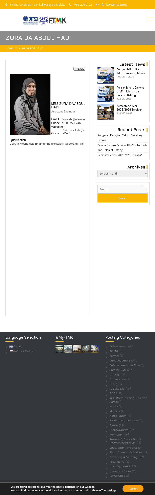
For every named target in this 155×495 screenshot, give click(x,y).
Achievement (118, 346)
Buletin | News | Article (125, 365)
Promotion (117, 435)
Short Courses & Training (127, 452)
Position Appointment (124, 420)
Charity (115, 374)
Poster (114, 425)
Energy (114, 384)
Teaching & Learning (124, 457)
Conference (118, 379)
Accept (133, 489)
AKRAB (114, 351)
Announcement (120, 361)
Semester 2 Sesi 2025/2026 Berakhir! (129, 107)
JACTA (114, 406)
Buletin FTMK (118, 370)
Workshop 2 (117, 476)
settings (111, 490)
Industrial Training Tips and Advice (128, 400)
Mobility (115, 411)
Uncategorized (120, 466)
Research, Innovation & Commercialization (125, 441)
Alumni (114, 356)
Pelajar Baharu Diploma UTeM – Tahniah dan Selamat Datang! (131, 91)
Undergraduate (120, 471)
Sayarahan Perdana (123, 448)
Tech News (117, 462)
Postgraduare (119, 430)
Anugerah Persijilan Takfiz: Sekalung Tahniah (131, 71)
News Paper (118, 416)
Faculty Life (117, 389)
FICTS (113, 393)
